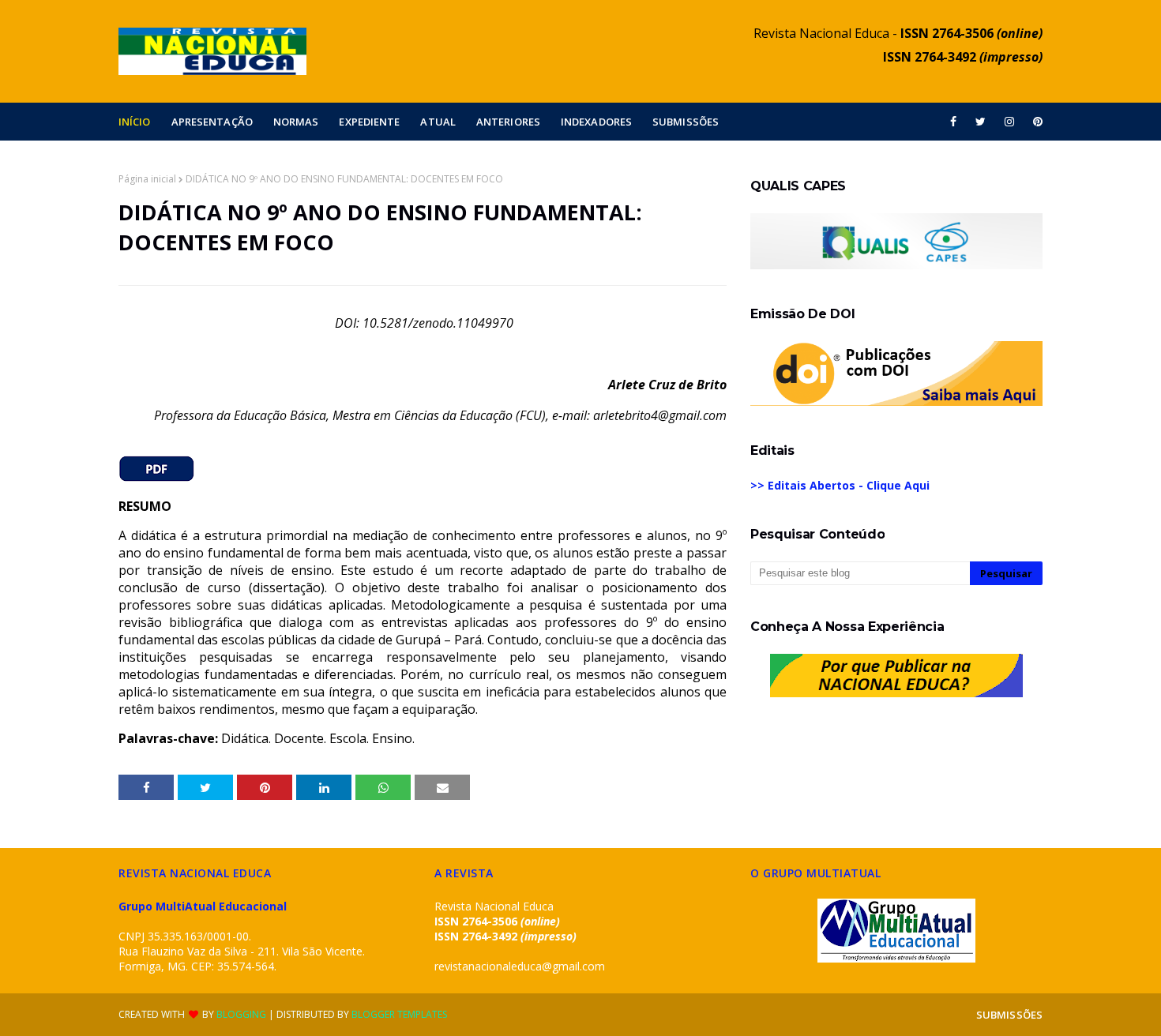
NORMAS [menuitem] (296, 121)
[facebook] (953, 122)
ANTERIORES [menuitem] (508, 121)
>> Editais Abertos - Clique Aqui (840, 485)
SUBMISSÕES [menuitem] (685, 121)
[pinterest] (1035, 122)
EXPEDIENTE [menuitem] (369, 121)
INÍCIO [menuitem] (134, 121)
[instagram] (1009, 122)
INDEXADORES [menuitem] (596, 121)
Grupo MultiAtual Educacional (202, 906)
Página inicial (147, 179)
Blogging (241, 1014)
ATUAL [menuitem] (438, 121)
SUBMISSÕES (1009, 1015)
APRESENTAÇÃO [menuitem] (212, 121)
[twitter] (980, 122)
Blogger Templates (399, 1014)
